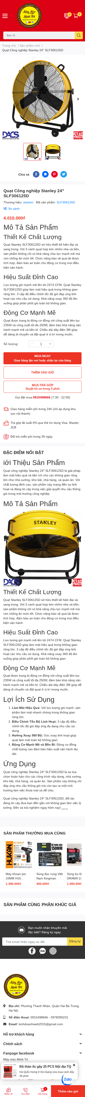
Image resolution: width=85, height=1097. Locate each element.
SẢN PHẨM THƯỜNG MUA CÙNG (34, 833)
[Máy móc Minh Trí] (35, 15)
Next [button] (78, 99)
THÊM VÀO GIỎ (42, 372)
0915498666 (41, 397)
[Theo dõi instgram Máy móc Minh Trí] (52, 951)
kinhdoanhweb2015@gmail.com (41, 1024)
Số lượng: (11, 344)
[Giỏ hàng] (75, 15)
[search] (79, 35)
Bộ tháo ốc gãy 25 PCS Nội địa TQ (45, 1066)
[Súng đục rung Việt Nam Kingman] (49, 854)
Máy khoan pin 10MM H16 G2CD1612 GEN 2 (18, 878)
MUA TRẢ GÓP (43, 386)
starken (28, 202)
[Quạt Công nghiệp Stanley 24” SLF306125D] (42, 98)
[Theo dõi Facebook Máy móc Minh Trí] (32, 951)
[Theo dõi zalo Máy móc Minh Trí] (42, 951)
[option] (42, 98)
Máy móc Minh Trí (15, 1059)
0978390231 (59, 1017)
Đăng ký (75, 941)
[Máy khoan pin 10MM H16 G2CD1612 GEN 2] (19, 854)
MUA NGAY (42, 358)
